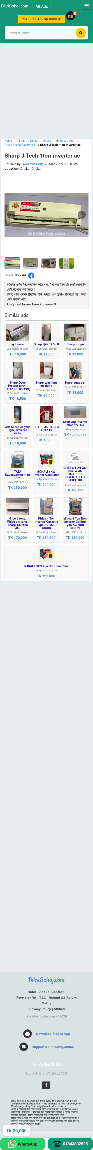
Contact (57, 992)
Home (32, 992)
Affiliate (60, 1009)
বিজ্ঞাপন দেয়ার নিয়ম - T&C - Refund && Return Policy (46, 1000)
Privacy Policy (40, 1009)
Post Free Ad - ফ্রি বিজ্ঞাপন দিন (41, 19)
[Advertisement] (46, 89)
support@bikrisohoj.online (53, 1047)
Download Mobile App (53, 1033)
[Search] (81, 33)
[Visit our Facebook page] (46, 1085)
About (44, 992)
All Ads (41, 6)
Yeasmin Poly (32, 164)
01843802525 (75, 1144)
